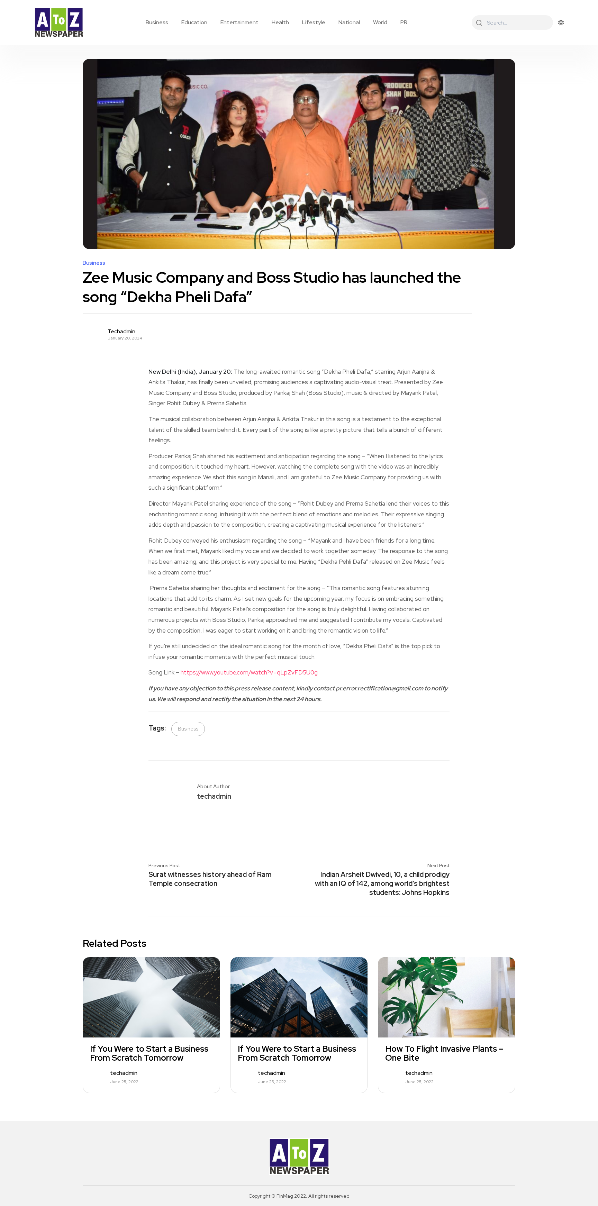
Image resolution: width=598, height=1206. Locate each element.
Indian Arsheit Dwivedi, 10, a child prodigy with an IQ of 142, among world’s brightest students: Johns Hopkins (382, 883)
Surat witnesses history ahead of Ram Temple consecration (210, 879)
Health (280, 22)
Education (194, 22)
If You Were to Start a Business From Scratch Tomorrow (149, 1053)
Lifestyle (313, 22)
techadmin (121, 331)
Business (157, 22)
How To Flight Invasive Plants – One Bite (444, 1053)
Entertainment (239, 22)
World (380, 22)
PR (403, 22)
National (349, 22)
